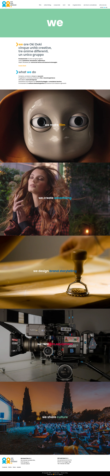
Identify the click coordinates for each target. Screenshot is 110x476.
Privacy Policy (64, 473)
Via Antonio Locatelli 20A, (28, 460)
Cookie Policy (56, 473)
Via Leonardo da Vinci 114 (64, 460)
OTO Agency (59, 474)
